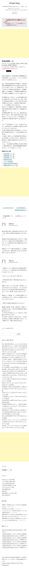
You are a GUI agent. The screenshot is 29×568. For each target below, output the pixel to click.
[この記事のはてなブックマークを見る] (13, 153)
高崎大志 (14, 65)
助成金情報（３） (8, 157)
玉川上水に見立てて (8, 207)
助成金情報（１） (8, 153)
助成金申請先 (7, 159)
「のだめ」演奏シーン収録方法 (9, 379)
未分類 (3, 491)
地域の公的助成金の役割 (10, 163)
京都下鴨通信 (5, 489)
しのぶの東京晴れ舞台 (7, 483)
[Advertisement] (14, 43)
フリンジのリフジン (9, 351)
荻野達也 (11, 223)
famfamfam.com (5, 565)
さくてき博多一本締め (13, 63)
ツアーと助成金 (8, 161)
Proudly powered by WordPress (9, 563)
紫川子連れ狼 (5, 495)
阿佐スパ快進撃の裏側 (7, 415)
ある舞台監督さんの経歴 (7, 400)
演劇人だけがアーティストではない (10, 382)
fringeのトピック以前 (7, 384)
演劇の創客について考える (11, 413)
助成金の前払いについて (10, 165)
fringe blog (14, 3)
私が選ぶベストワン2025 (8, 508)
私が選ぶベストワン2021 (8, 392)
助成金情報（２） (8, 155)
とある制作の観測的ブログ (8, 485)
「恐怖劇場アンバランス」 (8, 396)
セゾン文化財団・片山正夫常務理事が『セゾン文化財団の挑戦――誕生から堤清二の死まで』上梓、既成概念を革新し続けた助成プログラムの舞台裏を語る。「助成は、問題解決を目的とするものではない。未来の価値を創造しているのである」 (14, 371)
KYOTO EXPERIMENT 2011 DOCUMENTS (12, 530)
